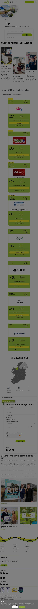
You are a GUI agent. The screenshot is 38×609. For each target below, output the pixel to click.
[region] (19, 604)
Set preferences (15, 607)
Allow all (22, 607)
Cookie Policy (14, 605)
